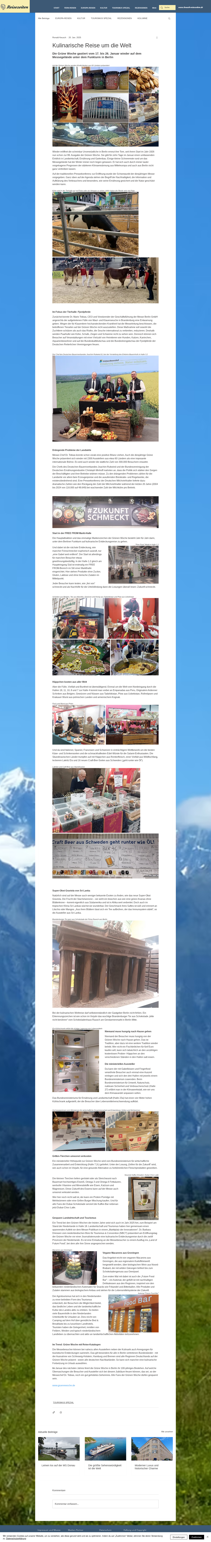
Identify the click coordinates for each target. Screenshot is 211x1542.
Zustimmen (196, 1537)
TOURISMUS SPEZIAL (101, 18)
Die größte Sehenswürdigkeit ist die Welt (104, 1467)
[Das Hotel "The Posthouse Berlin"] (152, 1448)
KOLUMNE (142, 18)
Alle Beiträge (44, 18)
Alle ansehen (167, 1431)
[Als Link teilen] (53, 1412)
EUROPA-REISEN (63, 18)
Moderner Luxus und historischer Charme (146, 1467)
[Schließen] (207, 1537)
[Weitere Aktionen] (157, 37)
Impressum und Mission (49, 1530)
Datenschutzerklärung (16, 1538)
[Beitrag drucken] (60, 1412)
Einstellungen (179, 1537)
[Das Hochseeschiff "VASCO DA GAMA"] (105, 1448)
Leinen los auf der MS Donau (58, 1465)
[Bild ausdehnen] (95, 224)
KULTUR (81, 18)
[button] (169, 18)
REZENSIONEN (124, 18)
